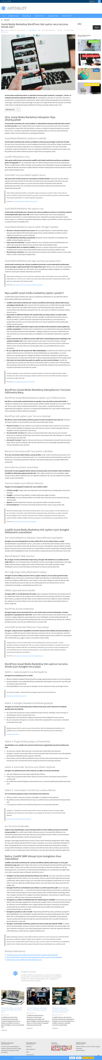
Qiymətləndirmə (39, 16)
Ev (3, 16)
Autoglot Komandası (10, 30)
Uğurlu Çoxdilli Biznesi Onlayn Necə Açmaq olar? (23, 381)
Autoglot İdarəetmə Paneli (13, 734)
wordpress (4, 32)
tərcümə (59, 30)
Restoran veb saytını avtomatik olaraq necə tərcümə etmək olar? (60, 1010)
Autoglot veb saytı (13, 16)
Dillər (27, 1052)
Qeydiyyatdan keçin (53, 16)
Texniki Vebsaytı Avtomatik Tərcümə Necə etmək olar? (37, 1009)
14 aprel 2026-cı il (58, 1015)
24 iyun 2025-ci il (23, 30)
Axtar (80, 24)
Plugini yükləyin (26, 16)
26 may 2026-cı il (32, 1013)
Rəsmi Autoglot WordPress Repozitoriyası (17, 696)
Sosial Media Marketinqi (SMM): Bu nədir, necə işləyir (25, 201)
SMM (39, 30)
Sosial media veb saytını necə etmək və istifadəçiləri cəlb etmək (27, 284)
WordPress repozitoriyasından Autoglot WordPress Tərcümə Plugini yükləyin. (32, 955)
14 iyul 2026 (5, 1015)
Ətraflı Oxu (4, 1030)
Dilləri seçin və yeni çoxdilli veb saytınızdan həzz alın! (24, 960)
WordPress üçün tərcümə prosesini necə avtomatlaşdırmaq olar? (27, 656)
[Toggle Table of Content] (17, 109)
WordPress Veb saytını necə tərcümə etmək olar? (24, 521)
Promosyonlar (30, 1054)
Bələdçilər (32, 30)
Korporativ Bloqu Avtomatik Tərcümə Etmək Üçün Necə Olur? (11, 1010)
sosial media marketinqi (48, 30)
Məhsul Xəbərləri (30, 1049)
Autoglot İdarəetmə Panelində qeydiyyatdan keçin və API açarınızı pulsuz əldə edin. (34, 957)
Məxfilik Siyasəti (80, 1050)
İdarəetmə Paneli (66, 16)
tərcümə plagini (69, 30)
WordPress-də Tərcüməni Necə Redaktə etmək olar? (19, 819)
